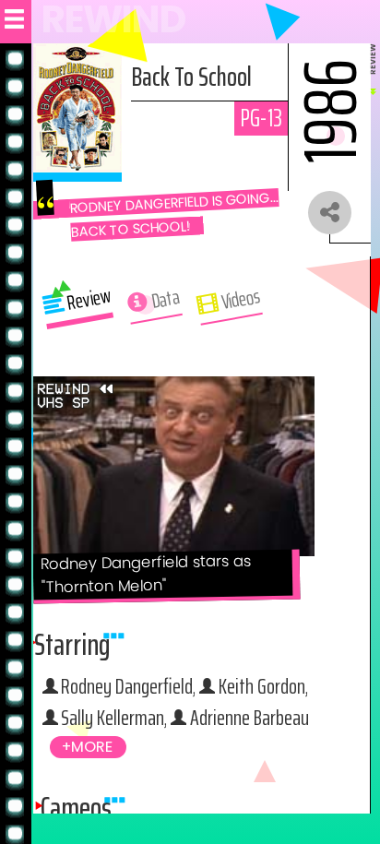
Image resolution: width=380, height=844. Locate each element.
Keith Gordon (261, 686)
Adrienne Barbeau (249, 717)
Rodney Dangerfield (127, 686)
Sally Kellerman (112, 717)
